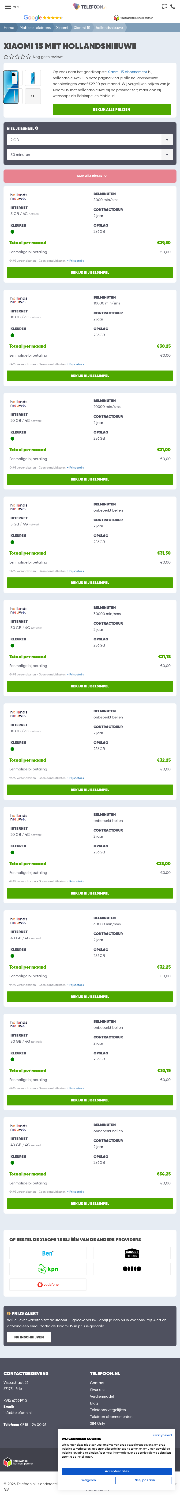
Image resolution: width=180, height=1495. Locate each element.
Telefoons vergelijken (108, 1410)
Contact (97, 1383)
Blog (94, 1403)
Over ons (97, 1389)
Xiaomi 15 (82, 27)
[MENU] (8, 7)
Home (9, 27)
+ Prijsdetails (75, 260)
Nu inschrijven (29, 1337)
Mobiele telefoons (35, 27)
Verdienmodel (102, 1396)
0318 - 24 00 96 (33, 1424)
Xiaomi (62, 27)
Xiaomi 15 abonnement (127, 72)
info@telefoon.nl (18, 1412)
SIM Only (97, 1423)
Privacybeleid (161, 1435)
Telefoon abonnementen (111, 1416)
